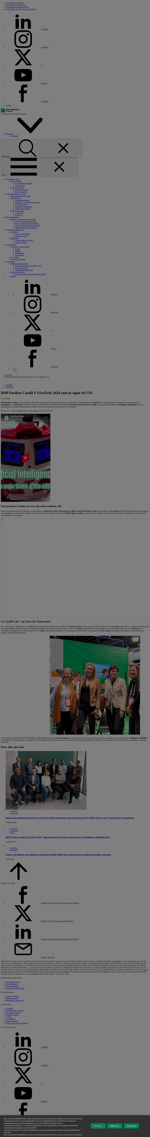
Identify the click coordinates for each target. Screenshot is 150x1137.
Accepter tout (131, 1126)
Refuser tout (115, 1126)
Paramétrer (98, 1126)
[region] (75, 1126)
